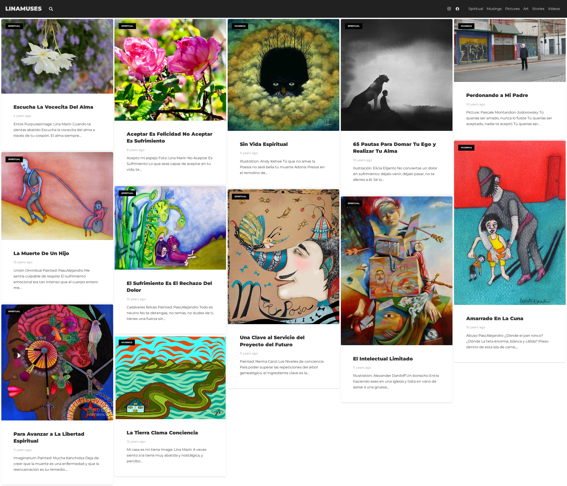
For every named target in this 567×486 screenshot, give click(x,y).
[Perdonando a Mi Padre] (510, 22)
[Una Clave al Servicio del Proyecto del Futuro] (284, 192)
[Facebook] (457, 8)
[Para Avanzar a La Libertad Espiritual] (57, 307)
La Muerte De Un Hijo (41, 253)
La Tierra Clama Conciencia (162, 433)
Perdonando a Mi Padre (497, 95)
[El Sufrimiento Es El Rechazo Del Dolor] (170, 189)
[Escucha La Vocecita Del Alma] (57, 22)
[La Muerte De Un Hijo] (57, 155)
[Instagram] (448, 8)
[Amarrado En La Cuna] (510, 143)
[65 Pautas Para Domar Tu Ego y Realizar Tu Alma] (397, 22)
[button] (51, 9)
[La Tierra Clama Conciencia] (170, 338)
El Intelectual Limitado (383, 359)
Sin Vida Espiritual (264, 144)
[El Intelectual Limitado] (397, 199)
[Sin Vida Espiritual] (284, 22)
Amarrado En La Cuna (494, 318)
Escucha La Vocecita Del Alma (53, 107)
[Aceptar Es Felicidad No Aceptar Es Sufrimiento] (170, 22)
